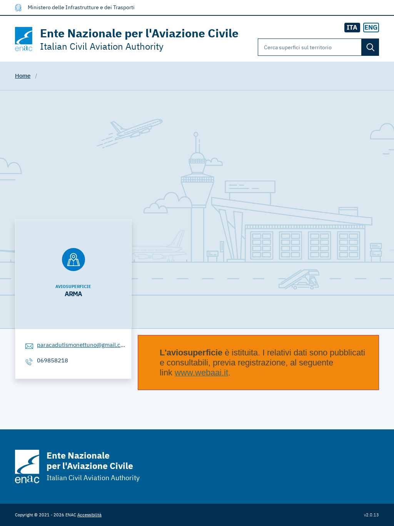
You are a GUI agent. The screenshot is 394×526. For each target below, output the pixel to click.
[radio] (371, 28)
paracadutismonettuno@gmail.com (83, 344)
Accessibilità (89, 515)
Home (22, 75)
